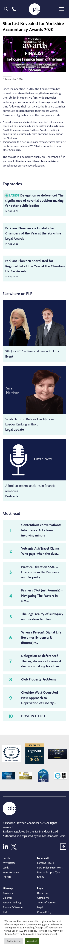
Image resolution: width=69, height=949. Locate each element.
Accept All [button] (32, 941)
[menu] (61, 9)
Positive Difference (12, 907)
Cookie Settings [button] (14, 941)
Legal (40, 907)
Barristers (8, 892)
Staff (5, 912)
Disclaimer (42, 892)
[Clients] (11, 753)
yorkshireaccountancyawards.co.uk (23, 165)
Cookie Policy (44, 912)
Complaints (43, 897)
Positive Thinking (12, 902)
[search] (6, 9)
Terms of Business (47, 902)
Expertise (7, 897)
